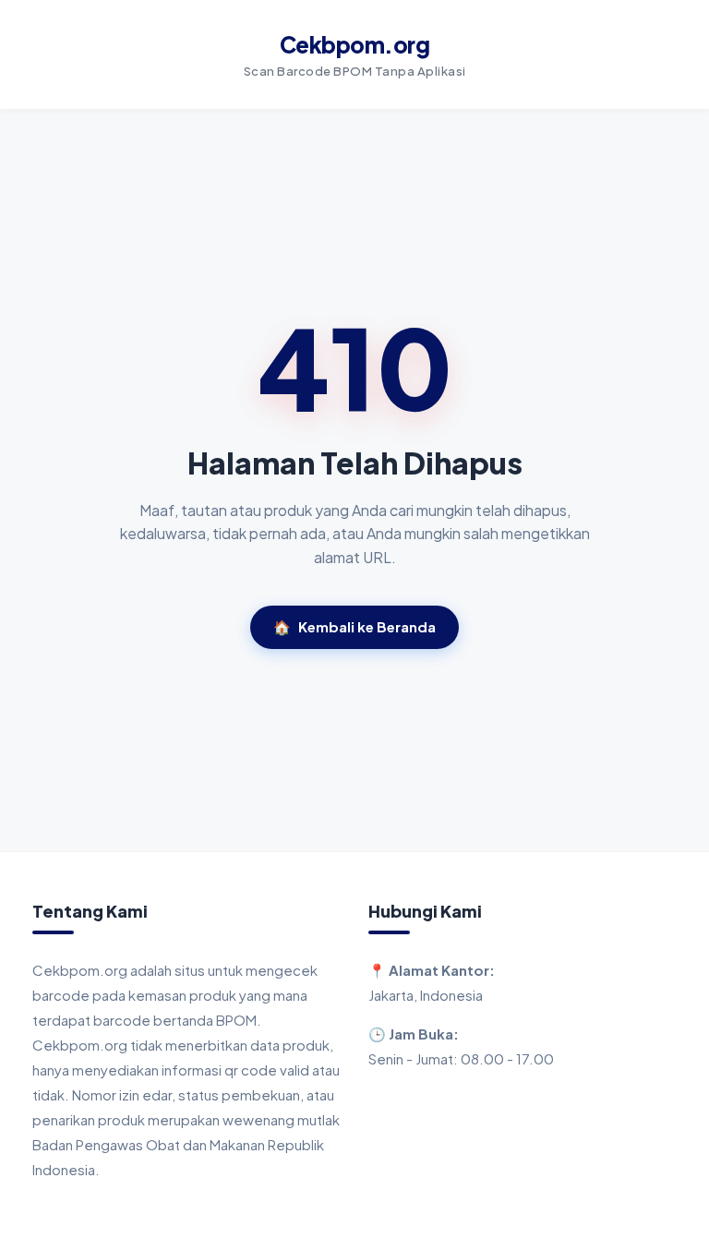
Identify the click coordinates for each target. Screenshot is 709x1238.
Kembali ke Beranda (354, 626)
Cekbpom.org (355, 44)
